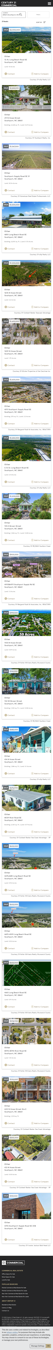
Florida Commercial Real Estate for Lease (14, 1290)
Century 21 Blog (6, 1307)
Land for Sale (6, 1280)
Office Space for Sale (8, 1274)
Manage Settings (37, 1346)
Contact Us (5, 1310)
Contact (11, 74)
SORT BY (39, 22)
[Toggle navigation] (49, 2)
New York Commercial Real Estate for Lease (15, 1296)
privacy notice (12, 1332)
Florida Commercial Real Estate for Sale (14, 1287)
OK (48, 1346)
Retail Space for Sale (8, 1277)
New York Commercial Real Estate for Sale (15, 1293)
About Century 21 (8, 1301)
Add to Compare (41, 74)
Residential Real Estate (9, 1305)
